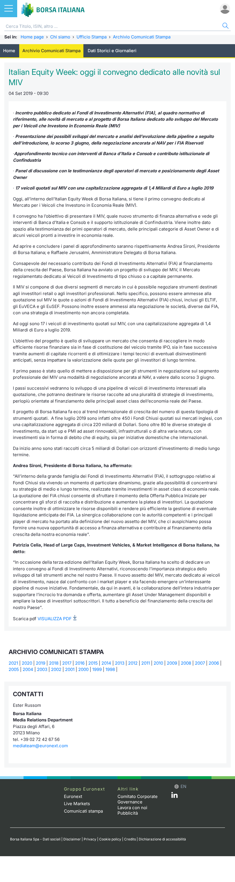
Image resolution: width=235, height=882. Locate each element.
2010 (158, 663)
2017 (66, 663)
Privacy (90, 839)
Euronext (73, 796)
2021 (13, 663)
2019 (40, 663)
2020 (27, 663)
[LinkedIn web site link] (174, 796)
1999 (97, 669)
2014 (106, 663)
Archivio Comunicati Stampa (142, 37)
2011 (145, 663)
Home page (32, 37)
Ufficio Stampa (92, 37)
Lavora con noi (132, 807)
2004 (28, 669)
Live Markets (77, 803)
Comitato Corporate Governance (137, 799)
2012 (133, 663)
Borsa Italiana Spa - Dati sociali (35, 839)
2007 (200, 663)
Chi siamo (60, 37)
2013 (119, 663)
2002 (56, 669)
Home (9, 50)
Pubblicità (127, 813)
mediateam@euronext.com (40, 745)
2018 (53, 663)
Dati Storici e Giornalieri (112, 50)
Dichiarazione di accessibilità (162, 839)
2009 (172, 663)
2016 (80, 663)
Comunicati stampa (83, 811)
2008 (186, 663)
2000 (83, 669)
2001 (70, 669)
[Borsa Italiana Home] (53, 8)
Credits (130, 839)
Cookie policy (110, 839)
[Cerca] (225, 26)
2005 (14, 669)
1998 (110, 669)
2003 (42, 669)
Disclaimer (72, 839)
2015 (93, 663)
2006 (214, 663)
